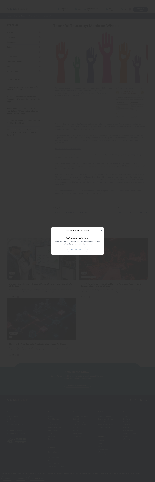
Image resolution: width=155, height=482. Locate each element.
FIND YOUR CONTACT (77, 249)
